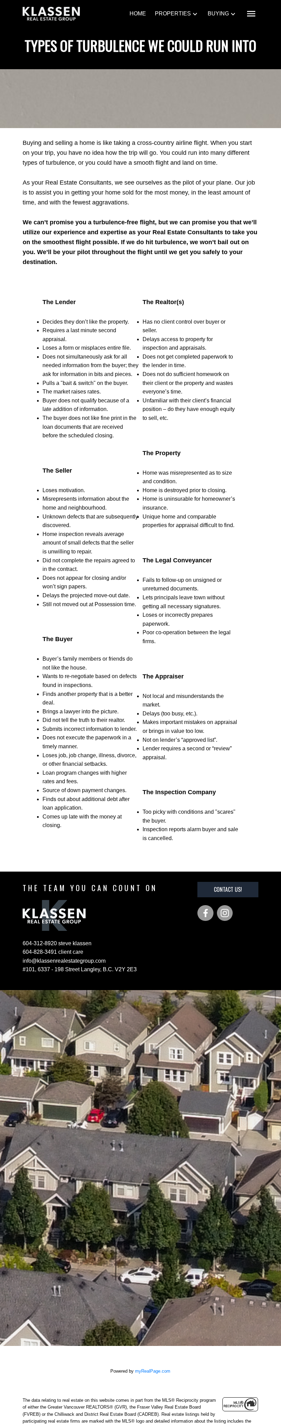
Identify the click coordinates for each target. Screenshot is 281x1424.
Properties (173, 13)
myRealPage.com (152, 1371)
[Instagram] (225, 913)
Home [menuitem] (138, 13)
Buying (218, 13)
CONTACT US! (228, 889)
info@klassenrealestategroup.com (64, 961)
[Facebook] (205, 913)
